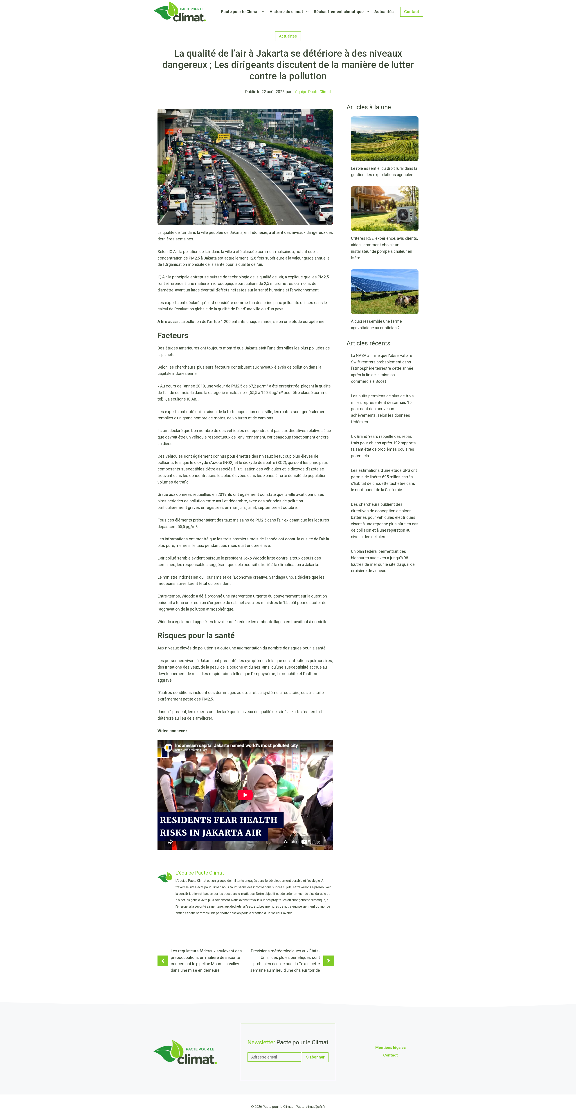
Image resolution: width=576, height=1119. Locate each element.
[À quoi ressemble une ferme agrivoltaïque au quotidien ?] (384, 311)
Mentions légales (390, 1047)
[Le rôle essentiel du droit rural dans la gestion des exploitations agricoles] (384, 157)
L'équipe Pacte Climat (311, 91)
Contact (411, 11)
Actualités (384, 11)
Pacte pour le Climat (240, 11)
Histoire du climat (286, 11)
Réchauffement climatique (339, 11)
